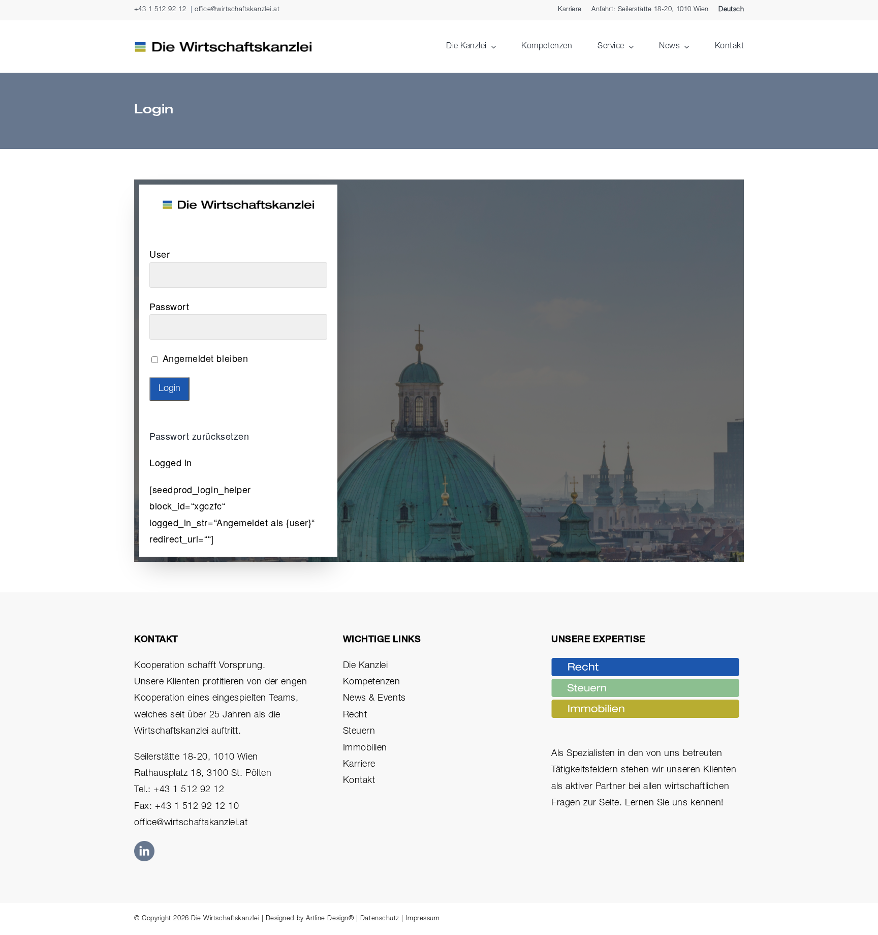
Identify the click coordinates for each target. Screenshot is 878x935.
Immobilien (365, 748)
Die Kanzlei (365, 666)
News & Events (374, 698)
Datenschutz (379, 919)
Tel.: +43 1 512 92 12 (179, 790)
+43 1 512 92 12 (160, 10)
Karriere (359, 764)
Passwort (169, 306)
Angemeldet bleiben (204, 358)
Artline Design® (330, 919)
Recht (355, 715)
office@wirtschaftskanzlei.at (237, 10)
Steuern (359, 731)
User (159, 253)
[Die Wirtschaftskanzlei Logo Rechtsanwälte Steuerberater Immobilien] (223, 45)
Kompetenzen (371, 682)
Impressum (422, 919)
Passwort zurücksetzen (199, 435)
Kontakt (359, 781)
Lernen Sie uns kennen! (674, 803)
